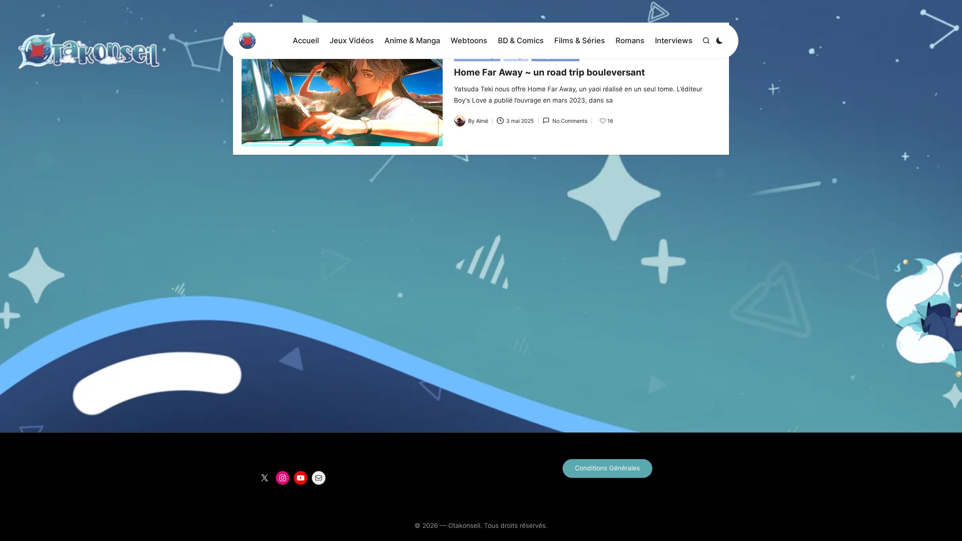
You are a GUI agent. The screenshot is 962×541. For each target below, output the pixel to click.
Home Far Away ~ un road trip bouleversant (549, 72)
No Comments (569, 121)
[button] (607, 468)
